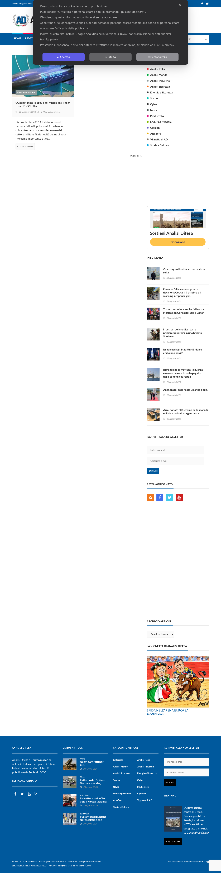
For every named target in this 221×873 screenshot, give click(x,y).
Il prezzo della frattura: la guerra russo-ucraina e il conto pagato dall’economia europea (183, 373)
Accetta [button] (65, 57)
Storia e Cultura (159, 145)
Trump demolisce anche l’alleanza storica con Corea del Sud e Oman (183, 310)
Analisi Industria (26, 92)
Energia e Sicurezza (161, 92)
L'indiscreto (157, 115)
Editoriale (84, 813)
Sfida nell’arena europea (167, 710)
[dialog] (110, 32)
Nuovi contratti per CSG (92, 763)
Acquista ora (172, 841)
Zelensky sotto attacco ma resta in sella (184, 270)
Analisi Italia (157, 68)
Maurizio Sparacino (51, 112)
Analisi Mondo (158, 74)
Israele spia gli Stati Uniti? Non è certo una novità (182, 351)
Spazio (154, 98)
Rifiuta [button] (112, 57)
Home (17, 38)
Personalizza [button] (158, 57)
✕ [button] (180, 5)
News (153, 110)
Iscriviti (153, 470)
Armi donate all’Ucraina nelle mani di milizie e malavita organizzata (185, 411)
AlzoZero (155, 133)
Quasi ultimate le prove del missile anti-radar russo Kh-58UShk (43, 104)
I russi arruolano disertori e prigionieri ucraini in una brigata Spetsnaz (182, 333)
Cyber (153, 104)
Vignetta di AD (159, 139)
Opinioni (155, 127)
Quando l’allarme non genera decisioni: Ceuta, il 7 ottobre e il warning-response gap (182, 292)
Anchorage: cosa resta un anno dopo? (185, 389)
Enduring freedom (161, 121)
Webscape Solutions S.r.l (195, 861)
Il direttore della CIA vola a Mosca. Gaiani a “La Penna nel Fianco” (93, 801)
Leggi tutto (27, 146)
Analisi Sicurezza (160, 86)
